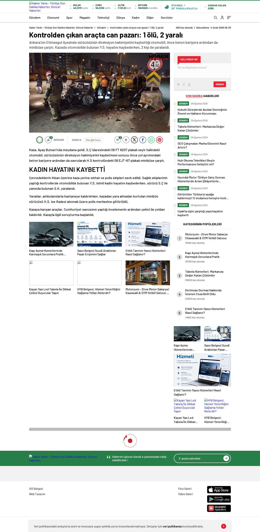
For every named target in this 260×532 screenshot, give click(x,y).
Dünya (120, 17)
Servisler (167, 17)
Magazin (85, 17)
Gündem (34, 17)
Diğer (150, 17)
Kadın (136, 17)
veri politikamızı (172, 526)
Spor (69, 17)
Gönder (220, 84)
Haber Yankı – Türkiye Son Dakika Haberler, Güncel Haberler (61, 27)
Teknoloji (103, 17)
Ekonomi (53, 17)
